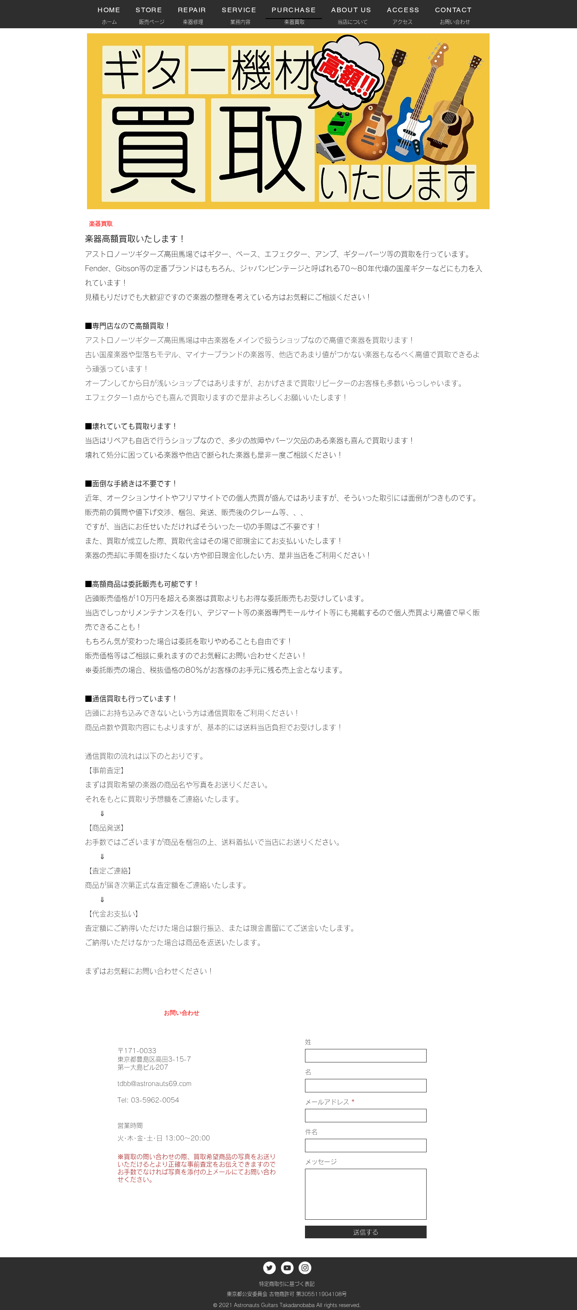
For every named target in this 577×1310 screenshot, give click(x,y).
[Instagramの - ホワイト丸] (305, 1267)
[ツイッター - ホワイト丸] (269, 1267)
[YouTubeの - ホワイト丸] (287, 1267)
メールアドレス (327, 1102)
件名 (311, 1132)
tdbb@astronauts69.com (154, 1084)
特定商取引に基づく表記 (287, 1283)
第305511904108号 (321, 1294)
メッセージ (321, 1162)
